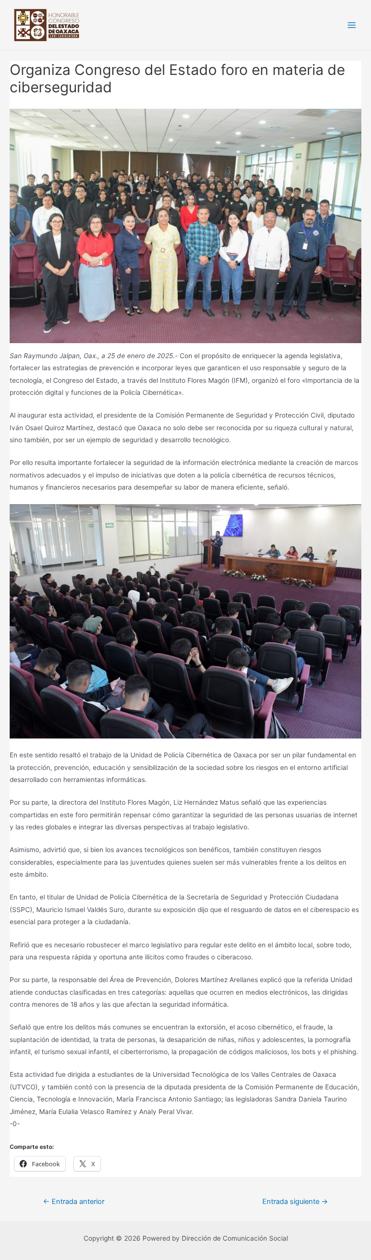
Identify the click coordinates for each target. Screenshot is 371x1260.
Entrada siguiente (295, 1201)
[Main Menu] (352, 25)
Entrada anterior (73, 1201)
